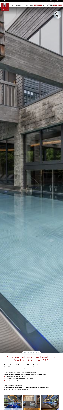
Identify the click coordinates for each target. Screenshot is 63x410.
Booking (60, 5)
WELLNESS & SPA (38, 5)
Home (25, 352)
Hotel (13, 5)
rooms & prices (19, 5)
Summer (26, 5)
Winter (31, 5)
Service (44, 5)
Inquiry (55, 5)
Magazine (50, 5)
